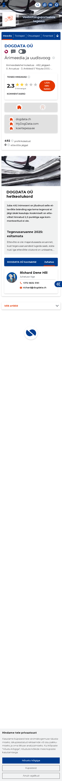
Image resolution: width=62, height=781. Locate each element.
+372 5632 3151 (31, 283)
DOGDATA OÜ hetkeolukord (19, 194)
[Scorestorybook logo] (3, 5)
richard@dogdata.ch (34, 287)
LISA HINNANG (47, 85)
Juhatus (49, 261)
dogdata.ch (23, 119)
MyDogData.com (27, 123)
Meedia (7, 35)
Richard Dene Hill (34, 272)
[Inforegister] (43, 107)
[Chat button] (44, 5)
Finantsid (48, 35)
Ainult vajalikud (31, 775)
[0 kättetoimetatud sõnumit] (13, 51)
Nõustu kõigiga (31, 760)
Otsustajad (34, 35)
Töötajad (20, 35)
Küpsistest (31, 768)
